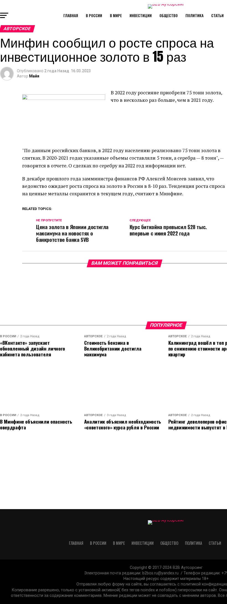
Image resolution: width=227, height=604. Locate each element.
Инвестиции (141, 15)
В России (94, 15)
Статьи (217, 15)
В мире (116, 15)
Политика (194, 15)
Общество (168, 15)
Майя (34, 76)
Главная (70, 15)
